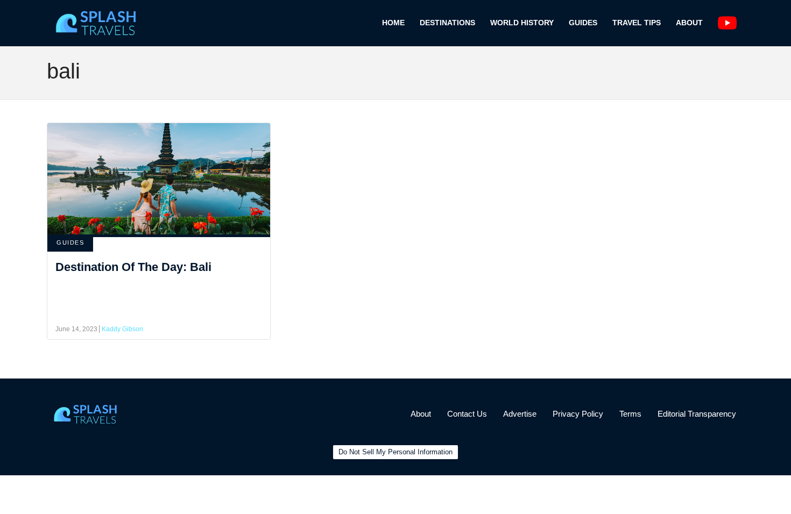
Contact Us (467, 413)
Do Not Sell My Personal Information (395, 452)
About (421, 413)
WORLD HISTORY (522, 22)
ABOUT (689, 22)
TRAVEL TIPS (636, 22)
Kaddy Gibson (122, 329)
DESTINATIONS (447, 22)
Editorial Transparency (697, 413)
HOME (393, 22)
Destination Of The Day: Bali (133, 267)
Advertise (519, 413)
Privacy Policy (578, 413)
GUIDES (583, 22)
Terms (630, 413)
